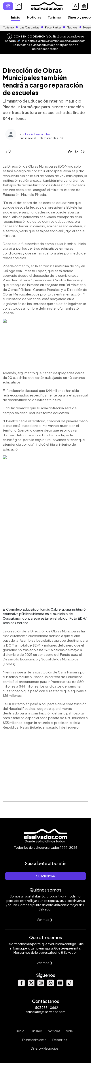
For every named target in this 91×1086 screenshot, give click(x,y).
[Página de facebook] (21, 985)
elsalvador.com (74, 41)
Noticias (34, 17)
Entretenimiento (34, 1040)
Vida (69, 1031)
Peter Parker (53, 27)
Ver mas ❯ (45, 919)
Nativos (72, 27)
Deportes (59, 1040)
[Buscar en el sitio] (18, 6)
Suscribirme (45, 876)
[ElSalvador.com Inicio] (46, 6)
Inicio (15, 17)
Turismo (54, 17)
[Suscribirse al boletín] (8, 6)
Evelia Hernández (37, 134)
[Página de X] (30, 985)
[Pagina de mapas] (75, 6)
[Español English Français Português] (84, 6)
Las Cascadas (29, 27)
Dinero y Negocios (45, 1048)
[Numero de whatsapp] (50, 985)
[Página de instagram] (40, 985)
